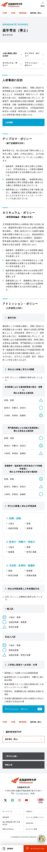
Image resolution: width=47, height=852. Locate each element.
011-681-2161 (22, 793)
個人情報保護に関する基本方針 (11, 823)
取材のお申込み (8, 829)
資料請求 (6, 817)
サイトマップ (7, 811)
